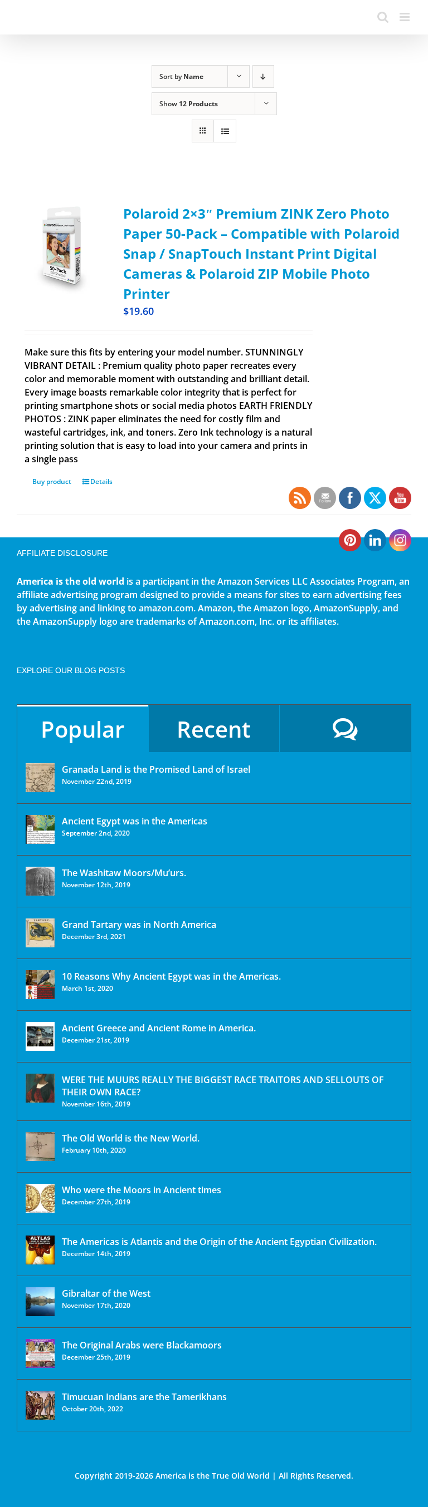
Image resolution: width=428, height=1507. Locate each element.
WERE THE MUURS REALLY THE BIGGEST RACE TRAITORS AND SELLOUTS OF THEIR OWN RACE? (223, 1086)
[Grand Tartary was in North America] (40, 932)
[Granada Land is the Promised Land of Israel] (40, 777)
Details (101, 481)
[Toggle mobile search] (382, 17)
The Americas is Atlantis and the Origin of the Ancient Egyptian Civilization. (219, 1242)
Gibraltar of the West (106, 1293)
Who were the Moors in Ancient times (141, 1190)
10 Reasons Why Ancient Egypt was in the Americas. (171, 976)
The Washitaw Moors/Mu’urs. (124, 873)
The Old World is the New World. (131, 1138)
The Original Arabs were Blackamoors (142, 1345)
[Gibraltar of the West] (40, 1301)
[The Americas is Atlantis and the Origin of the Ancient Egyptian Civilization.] (40, 1250)
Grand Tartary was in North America (139, 924)
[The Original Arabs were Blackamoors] (40, 1353)
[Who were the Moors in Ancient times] (40, 1198)
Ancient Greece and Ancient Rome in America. (159, 1028)
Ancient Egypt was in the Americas (134, 821)
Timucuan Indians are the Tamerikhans (144, 1397)
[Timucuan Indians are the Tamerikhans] (40, 1405)
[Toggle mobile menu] (405, 17)
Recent (214, 729)
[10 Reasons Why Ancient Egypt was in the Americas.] (40, 984)
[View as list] (225, 131)
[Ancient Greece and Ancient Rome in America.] (40, 1036)
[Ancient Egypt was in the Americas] (40, 829)
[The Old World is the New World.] (40, 1146)
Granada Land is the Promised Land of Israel (156, 769)
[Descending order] (263, 76)
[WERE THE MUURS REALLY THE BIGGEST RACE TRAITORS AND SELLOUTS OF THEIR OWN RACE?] (40, 1088)
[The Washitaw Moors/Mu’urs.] (40, 881)
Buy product (51, 481)
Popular (82, 729)
